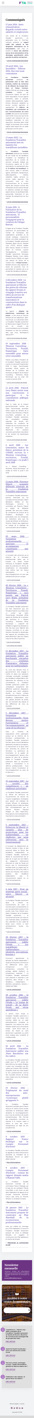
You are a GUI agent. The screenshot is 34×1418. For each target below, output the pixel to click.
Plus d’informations (13, 1162)
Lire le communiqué (13, 531)
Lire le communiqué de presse (17, 274)
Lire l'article (10, 1341)
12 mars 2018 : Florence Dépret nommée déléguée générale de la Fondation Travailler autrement (17, 486)
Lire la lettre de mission (14, 645)
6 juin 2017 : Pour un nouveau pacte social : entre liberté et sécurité (17, 893)
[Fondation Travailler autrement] (26, 3)
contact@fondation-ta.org (12, 1278)
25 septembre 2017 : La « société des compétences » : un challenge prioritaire (17, 785)
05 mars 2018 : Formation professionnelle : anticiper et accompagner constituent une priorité (17, 543)
